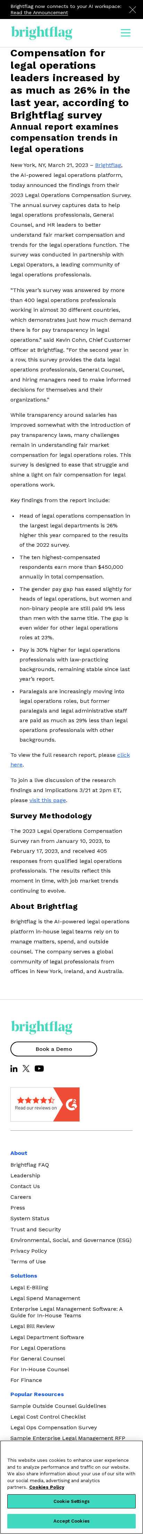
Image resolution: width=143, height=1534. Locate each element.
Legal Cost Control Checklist (48, 1416)
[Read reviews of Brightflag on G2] (27, 1104)
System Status (29, 1218)
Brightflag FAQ (29, 1164)
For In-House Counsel (39, 1369)
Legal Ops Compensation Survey (53, 1427)
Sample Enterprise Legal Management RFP (67, 1438)
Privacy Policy (28, 1251)
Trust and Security (35, 1229)
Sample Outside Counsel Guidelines (58, 1406)
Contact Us (25, 1186)
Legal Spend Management (45, 1298)
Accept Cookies (71, 1521)
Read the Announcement (39, 12)
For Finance (26, 1380)
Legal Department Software (47, 1337)
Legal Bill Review (32, 1326)
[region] (71, 1487)
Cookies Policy (46, 1487)
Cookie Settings (71, 1501)
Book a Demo (53, 1049)
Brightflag (108, 165)
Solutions (23, 1275)
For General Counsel (37, 1358)
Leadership (25, 1175)
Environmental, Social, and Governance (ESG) (71, 1240)
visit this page (48, 800)
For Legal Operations (38, 1348)
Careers (20, 1197)
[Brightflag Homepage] (41, 33)
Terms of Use (28, 1261)
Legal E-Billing (29, 1287)
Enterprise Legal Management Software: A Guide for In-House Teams (66, 1312)
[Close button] (132, 9)
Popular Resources (37, 1394)
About (18, 1153)
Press (17, 1207)
